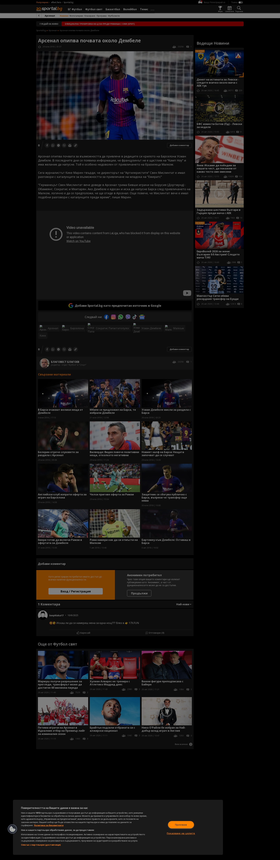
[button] (12, 829)
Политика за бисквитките (49, 825)
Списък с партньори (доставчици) (41, 844)
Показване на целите (181, 833)
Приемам (181, 824)
